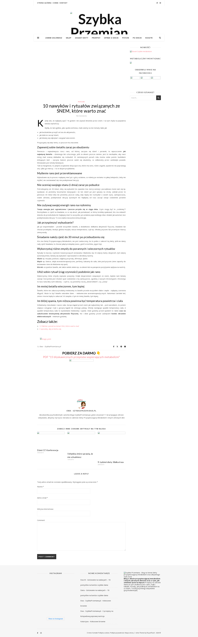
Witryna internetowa (45, 509)
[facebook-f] (157, 3)
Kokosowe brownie (97, 621)
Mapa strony (129, 633)
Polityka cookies (104, 633)
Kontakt (63, 3)
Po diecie (137, 38)
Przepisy (96, 38)
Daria (82, 590)
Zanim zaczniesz (53, 38)
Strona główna (44, 3)
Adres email (42, 498)
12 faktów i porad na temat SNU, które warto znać (59, 326)
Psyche (125, 38)
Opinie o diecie (111, 38)
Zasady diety (81, 38)
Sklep (68, 38)
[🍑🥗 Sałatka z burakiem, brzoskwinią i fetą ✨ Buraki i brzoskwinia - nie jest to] (68, 583)
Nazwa (40, 486)
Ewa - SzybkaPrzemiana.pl (50, 346)
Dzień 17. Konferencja (47, 450)
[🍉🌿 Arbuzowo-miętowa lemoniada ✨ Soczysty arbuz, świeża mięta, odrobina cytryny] (43, 608)
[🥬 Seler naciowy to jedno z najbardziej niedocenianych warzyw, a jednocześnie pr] (55, 596)
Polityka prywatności (117, 633)
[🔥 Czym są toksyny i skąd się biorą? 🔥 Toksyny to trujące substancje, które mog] (55, 608)
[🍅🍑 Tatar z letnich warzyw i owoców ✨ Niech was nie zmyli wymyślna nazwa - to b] (68, 596)
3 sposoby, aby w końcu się (50, 329)
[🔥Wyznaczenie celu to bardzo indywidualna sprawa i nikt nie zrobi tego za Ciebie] (55, 583)
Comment (41, 520)
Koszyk (149, 38)
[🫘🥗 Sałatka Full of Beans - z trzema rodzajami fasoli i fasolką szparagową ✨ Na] (43, 583)
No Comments (81, 116)
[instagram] (160, 3)
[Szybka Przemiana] (99, 25)
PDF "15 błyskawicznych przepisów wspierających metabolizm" (81, 357)
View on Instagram (55, 619)
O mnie (55, 3)
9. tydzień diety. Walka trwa (111, 462)
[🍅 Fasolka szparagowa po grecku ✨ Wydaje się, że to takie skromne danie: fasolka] (68, 608)
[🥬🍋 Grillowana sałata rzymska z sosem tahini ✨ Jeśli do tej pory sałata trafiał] (43, 596)
